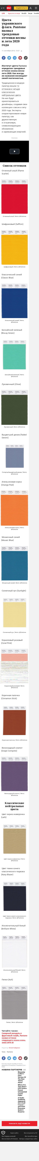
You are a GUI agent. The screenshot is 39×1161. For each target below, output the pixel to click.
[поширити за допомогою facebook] (4, 58)
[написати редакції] (20, 58)
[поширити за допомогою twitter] (9, 58)
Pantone (23, 65)
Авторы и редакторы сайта (28, 1139)
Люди (30, 13)
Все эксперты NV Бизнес (10, 1139)
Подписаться (21, 8)
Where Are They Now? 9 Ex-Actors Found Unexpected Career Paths (22, 1090)
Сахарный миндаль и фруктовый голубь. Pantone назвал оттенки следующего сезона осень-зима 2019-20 (14, 1038)
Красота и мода (14, 13)
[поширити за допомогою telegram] (15, 58)
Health (24, 13)
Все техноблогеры (31, 1136)
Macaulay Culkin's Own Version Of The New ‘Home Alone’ (22, 1077)
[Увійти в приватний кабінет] (30, 8)
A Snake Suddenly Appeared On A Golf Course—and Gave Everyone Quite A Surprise (21, 1105)
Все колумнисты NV (30, 1133)
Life (3, 13)
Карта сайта (14, 1133)
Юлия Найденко (14, 1048)
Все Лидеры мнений (8, 1136)
